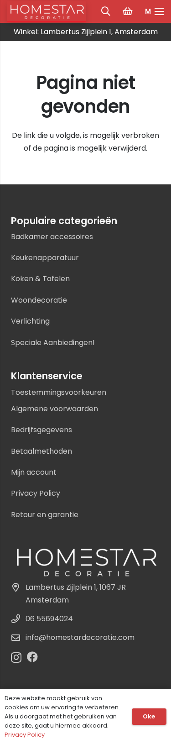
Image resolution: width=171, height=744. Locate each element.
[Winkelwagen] (127, 11)
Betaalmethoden (41, 451)
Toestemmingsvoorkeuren (58, 392)
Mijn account (34, 472)
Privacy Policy (35, 493)
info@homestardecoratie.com (80, 637)
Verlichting (30, 321)
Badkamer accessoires (52, 236)
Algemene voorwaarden (54, 408)
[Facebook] (32, 656)
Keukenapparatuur (45, 257)
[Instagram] (16, 657)
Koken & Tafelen (40, 278)
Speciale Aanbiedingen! (53, 342)
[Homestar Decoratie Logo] (85, 561)
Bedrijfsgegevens (41, 429)
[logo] (46, 11)
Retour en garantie (44, 514)
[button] (106, 11)
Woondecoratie (39, 300)
